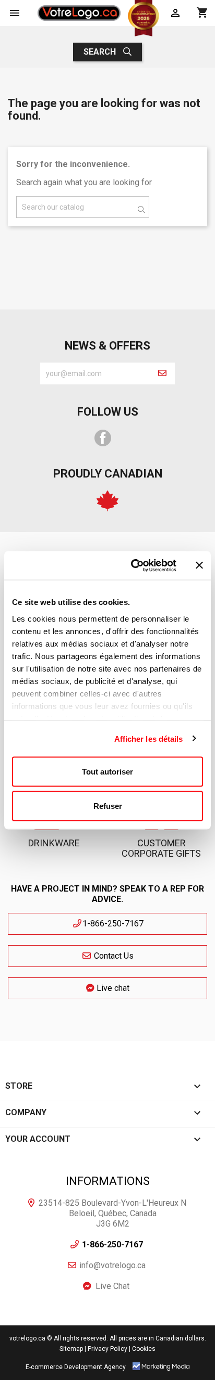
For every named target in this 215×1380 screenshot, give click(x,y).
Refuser (107, 805)
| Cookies (142, 1348)
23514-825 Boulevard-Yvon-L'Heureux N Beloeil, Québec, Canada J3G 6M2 (112, 1213)
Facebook (102, 438)
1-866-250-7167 (113, 923)
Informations (108, 1181)
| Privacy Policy (106, 1348)
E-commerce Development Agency (76, 1367)
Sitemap (71, 1348)
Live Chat (112, 1286)
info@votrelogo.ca (112, 1265)
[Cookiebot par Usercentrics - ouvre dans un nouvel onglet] (133, 565)
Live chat (111, 988)
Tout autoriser (107, 771)
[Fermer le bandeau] (199, 565)
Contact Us (113, 956)
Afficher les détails (148, 738)
